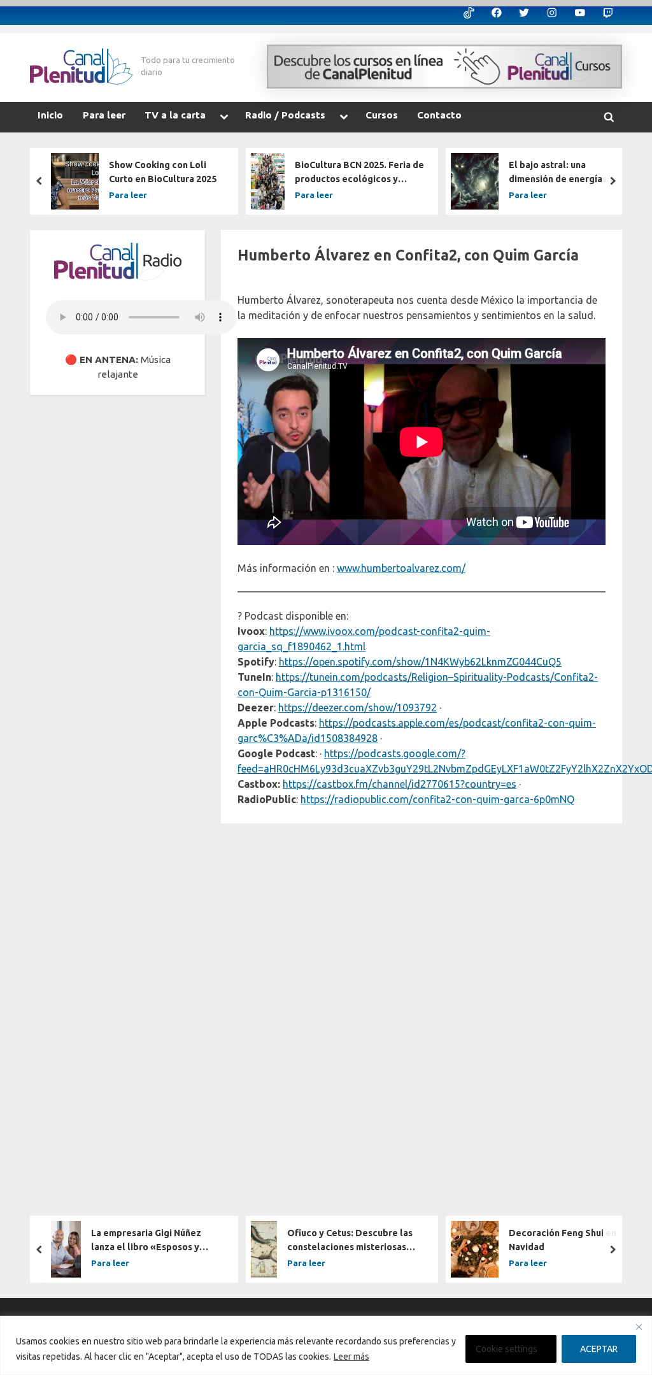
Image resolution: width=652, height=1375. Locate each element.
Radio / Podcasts (285, 115)
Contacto (439, 115)
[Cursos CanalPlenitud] (444, 67)
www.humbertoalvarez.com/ (401, 568)
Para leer (104, 115)
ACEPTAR (599, 1349)
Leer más (351, 1356)
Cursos (381, 115)
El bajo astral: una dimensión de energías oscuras (558, 173)
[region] (326, 1345)
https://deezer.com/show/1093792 (357, 707)
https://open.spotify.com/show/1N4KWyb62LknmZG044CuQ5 (420, 661)
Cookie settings (506, 1349)
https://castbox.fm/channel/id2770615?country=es (399, 784)
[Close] (638, 1326)
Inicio (50, 115)
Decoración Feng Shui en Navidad (562, 1241)
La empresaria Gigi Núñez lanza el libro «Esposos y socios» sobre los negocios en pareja (156, 1242)
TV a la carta (175, 115)
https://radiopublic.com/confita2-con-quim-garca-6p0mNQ (437, 799)
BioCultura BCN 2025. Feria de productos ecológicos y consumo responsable (359, 173)
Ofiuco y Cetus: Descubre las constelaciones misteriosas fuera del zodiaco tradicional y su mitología (354, 1242)
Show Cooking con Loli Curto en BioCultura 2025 (162, 172)
